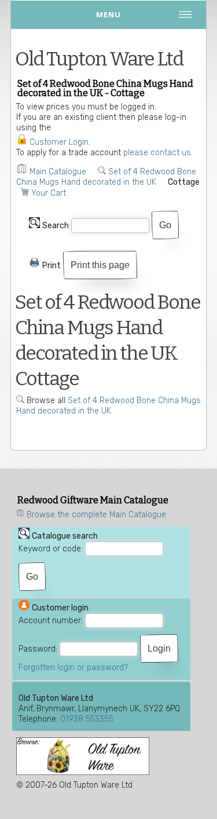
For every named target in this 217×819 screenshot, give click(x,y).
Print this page (100, 265)
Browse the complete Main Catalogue (96, 515)
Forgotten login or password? (73, 667)
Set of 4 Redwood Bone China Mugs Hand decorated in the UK (106, 177)
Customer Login (59, 142)
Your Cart (48, 193)
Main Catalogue (58, 172)
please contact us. (158, 153)
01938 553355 (86, 719)
